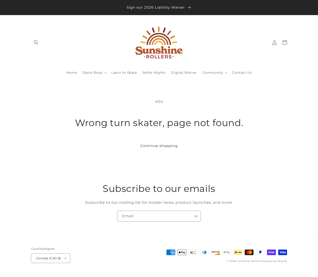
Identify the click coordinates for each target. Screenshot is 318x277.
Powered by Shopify (274, 261)
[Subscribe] (195, 216)
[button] (36, 42)
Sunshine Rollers (248, 261)
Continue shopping (159, 146)
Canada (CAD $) (48, 258)
